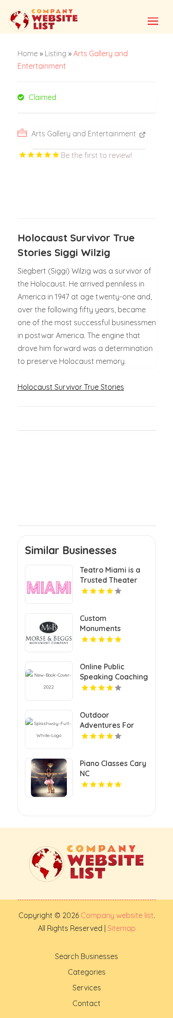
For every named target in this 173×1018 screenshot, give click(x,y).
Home (28, 53)
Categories (87, 972)
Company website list (117, 915)
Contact (86, 1003)
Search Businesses (86, 956)
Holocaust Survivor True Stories (71, 387)
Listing (55, 53)
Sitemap (121, 928)
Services (86, 987)
